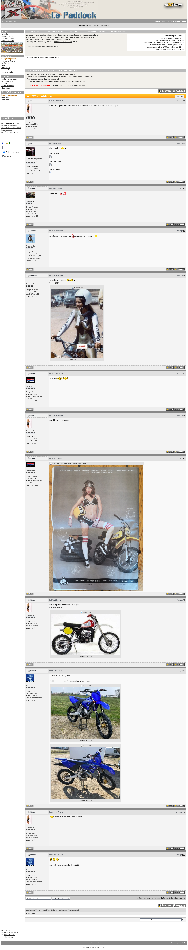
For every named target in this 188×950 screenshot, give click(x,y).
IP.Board (92, 947)
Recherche (175, 21)
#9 (184, 600)
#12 (183, 855)
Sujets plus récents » (177, 898)
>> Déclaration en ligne (10, 132)
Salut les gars (166, 38)
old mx (32, 101)
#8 (184, 458)
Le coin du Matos (7, 81)
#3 (184, 188)
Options (179, 96)
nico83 (176, 49)
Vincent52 (33, 231)
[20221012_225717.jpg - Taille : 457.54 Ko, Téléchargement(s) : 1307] (77, 323)
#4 (184, 231)
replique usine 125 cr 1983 (157, 47)
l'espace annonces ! (74, 86)
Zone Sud (5, 99)
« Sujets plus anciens (145, 898)
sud (42, 35)
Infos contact (8, 937)
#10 (183, 671)
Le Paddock (39, 58)
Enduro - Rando (7, 70)
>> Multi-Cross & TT (55, 31)
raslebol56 (174, 47)
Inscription (104, 25)
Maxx (177, 38)
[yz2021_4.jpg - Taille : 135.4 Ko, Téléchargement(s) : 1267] (85, 773)
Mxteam (30, 58)
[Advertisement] (12, 109)
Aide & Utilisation (7, 41)
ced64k (176, 40)
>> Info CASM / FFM (9, 125)
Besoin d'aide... (9, 935)
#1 (184, 101)
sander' (32, 188)
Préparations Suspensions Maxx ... (157, 43)
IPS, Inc (102, 947)
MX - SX (4, 65)
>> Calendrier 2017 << (10, 123)
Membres (166, 21)
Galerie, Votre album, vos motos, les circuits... (42, 46)
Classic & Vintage (8, 72)
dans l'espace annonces (63, 42)
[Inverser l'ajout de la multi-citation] (170, 137)
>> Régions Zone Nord (96, 31)
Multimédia (5, 88)
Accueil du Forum (9, 21)
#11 (183, 812)
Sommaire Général (8, 61)
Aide (184, 21)
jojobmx (176, 43)
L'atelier (4, 84)
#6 (184, 374)
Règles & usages (7, 38)
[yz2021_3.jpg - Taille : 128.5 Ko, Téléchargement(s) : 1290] (85, 713)
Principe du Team (7, 36)
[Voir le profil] (29, 108)
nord (37, 35)
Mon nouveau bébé (163, 49)
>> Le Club (35, 31)
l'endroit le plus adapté (85, 37)
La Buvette (5, 63)
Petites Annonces (7, 86)
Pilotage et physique (9, 79)
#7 (184, 415)
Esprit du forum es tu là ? (159, 45)
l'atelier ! (83, 81)
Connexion (96, 25)
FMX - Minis (5, 68)
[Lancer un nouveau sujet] (179, 91)
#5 (184, 275)
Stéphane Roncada (163, 40)
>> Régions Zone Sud (116, 31)
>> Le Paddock (76, 31)
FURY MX (33, 275)
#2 (184, 143)
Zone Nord (5, 97)
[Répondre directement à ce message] (179, 137)
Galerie (157, 21)
